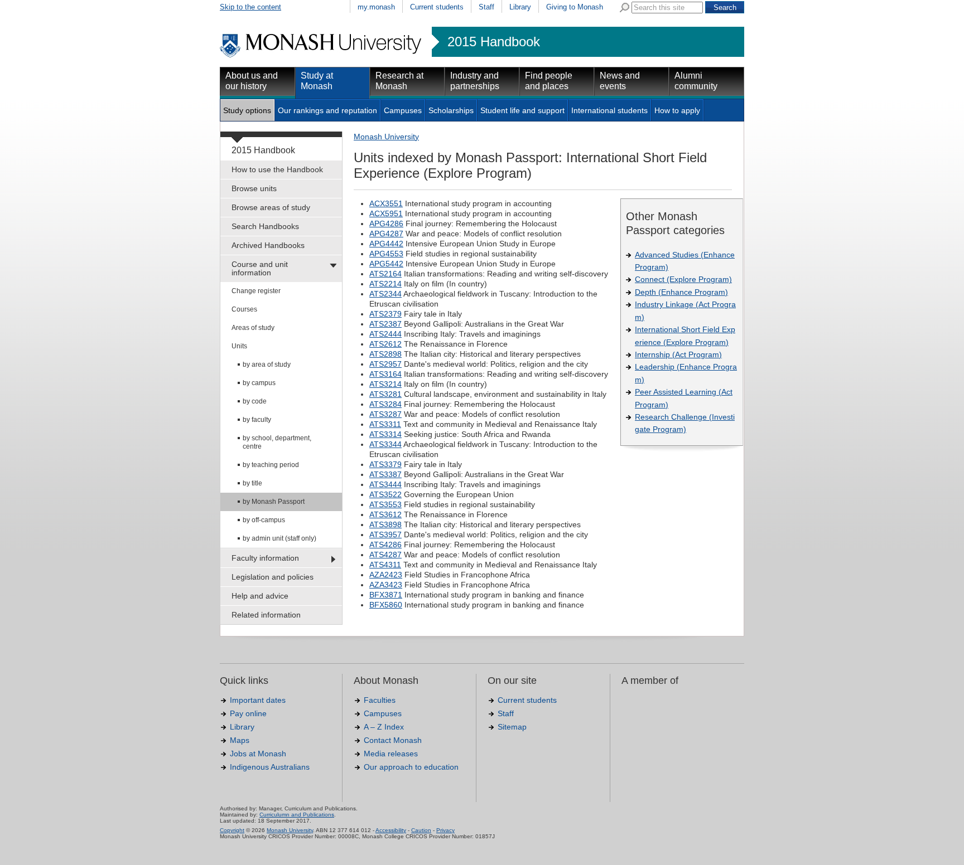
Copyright (232, 830)
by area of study (267, 364)
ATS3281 (385, 394)
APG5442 (386, 263)
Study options (247, 110)
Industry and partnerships (474, 81)
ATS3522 (385, 494)
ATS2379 (385, 313)
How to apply (677, 110)
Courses (244, 309)
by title (252, 483)
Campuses (403, 110)
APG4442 (386, 243)
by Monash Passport (274, 502)
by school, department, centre (277, 442)
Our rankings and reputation (327, 110)
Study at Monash (317, 81)
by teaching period (271, 465)
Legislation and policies (273, 576)
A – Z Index (384, 726)
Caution (421, 830)
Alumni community (695, 81)
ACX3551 (386, 203)
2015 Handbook (493, 42)
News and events (620, 81)
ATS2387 (385, 323)
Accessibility (390, 830)
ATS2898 (385, 353)
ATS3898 (385, 524)
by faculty (257, 420)
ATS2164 (385, 273)
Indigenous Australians (270, 766)
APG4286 (386, 223)
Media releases (391, 753)
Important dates (258, 700)
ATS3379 (385, 464)
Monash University (386, 136)
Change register (256, 291)
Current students (437, 7)
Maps (239, 740)
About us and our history (251, 81)
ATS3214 (385, 384)
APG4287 (386, 233)
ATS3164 (385, 374)
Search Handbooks (265, 226)
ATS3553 (385, 504)
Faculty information (265, 557)
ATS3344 (385, 444)
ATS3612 (385, 514)
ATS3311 (385, 424)
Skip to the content (250, 7)
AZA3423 (385, 584)
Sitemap (512, 726)
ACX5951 (386, 213)
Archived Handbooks (268, 245)
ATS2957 (385, 363)
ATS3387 (385, 474)
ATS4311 (385, 564)
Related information (266, 614)
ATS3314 (385, 434)
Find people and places (548, 81)
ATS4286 (385, 544)
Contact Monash (393, 740)
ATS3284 (385, 404)
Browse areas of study (271, 207)
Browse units (254, 188)
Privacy (445, 830)
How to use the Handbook (277, 169)
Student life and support (522, 110)
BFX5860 (385, 604)
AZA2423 (385, 574)
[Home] (321, 55)
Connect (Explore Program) (683, 279)
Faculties (380, 700)
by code (255, 401)
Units (239, 346)
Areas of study (253, 328)
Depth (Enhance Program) (681, 292)
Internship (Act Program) (678, 354)
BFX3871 (385, 594)
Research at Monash (399, 81)
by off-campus (264, 520)
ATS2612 (385, 343)
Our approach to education (411, 766)
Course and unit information (260, 268)
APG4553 (386, 253)
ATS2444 (385, 333)
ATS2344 (385, 293)
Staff (486, 7)
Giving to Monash (574, 7)
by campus (259, 383)
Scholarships (451, 110)
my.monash (376, 7)
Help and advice (260, 595)
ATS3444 (385, 484)
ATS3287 (385, 414)
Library (520, 7)
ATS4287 (385, 554)
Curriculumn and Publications (296, 814)
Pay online (248, 713)
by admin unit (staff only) (279, 538)
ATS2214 (385, 283)
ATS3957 (385, 534)
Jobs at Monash (258, 753)
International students (609, 110)
